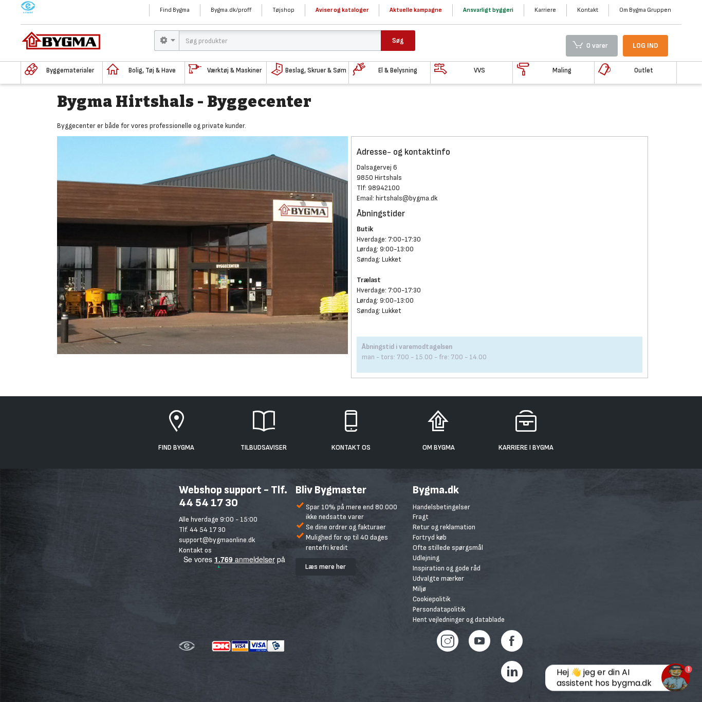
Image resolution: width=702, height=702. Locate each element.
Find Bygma (175, 10)
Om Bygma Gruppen (645, 10)
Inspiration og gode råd (447, 568)
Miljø (419, 588)
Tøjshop (283, 10)
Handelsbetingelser (441, 507)
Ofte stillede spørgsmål (448, 547)
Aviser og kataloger (342, 10)
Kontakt (587, 10)
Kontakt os (195, 550)
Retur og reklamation (444, 527)
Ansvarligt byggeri (488, 10)
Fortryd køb (430, 537)
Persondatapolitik (439, 609)
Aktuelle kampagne (416, 10)
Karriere (545, 10)
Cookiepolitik (431, 599)
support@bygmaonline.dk (217, 539)
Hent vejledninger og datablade (459, 619)
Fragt (421, 516)
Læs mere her (325, 566)
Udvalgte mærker (438, 578)
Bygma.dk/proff (231, 10)
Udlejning (426, 557)
